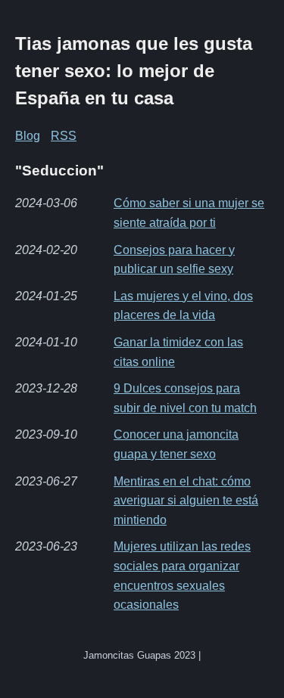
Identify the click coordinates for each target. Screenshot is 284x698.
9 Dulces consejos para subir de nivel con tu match (185, 398)
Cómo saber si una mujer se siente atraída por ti (189, 213)
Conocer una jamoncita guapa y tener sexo (176, 444)
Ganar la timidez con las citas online (178, 352)
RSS (63, 135)
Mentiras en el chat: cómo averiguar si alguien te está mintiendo (186, 500)
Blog (27, 135)
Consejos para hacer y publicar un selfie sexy (174, 260)
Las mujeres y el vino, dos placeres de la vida (183, 306)
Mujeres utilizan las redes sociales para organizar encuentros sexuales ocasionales (182, 575)
